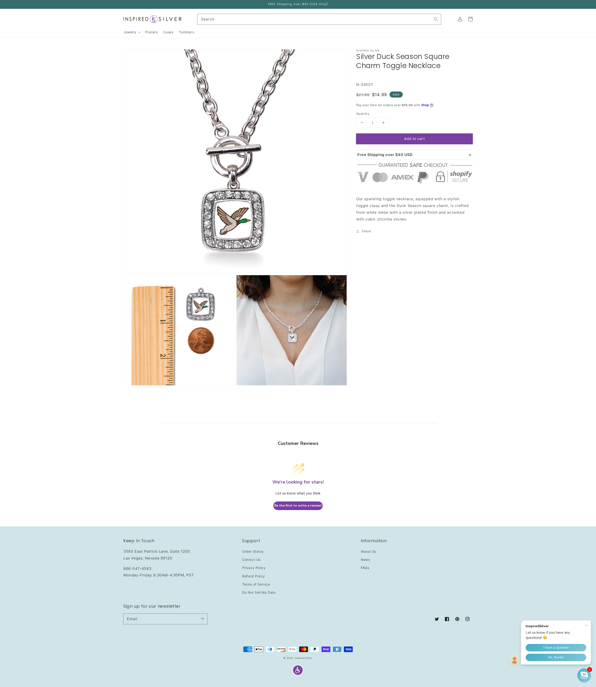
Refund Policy (253, 576)
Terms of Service (256, 584)
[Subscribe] (202, 619)
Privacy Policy (253, 568)
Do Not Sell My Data (258, 592)
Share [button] (366, 231)
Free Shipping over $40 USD (385, 154)
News (365, 560)
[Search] (436, 19)
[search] (319, 19)
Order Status (252, 551)
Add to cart (414, 138)
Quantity (362, 113)
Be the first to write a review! (298, 505)
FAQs (365, 568)
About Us (368, 551)
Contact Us (251, 560)
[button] (298, 670)
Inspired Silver (304, 658)
